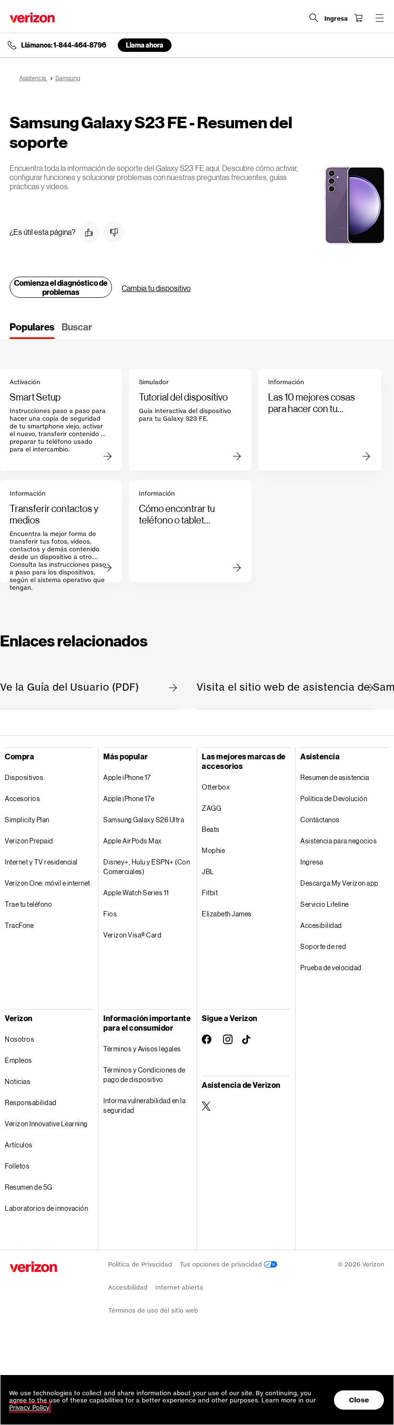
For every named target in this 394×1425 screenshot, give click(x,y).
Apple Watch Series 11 (136, 893)
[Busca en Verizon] (313, 17)
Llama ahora (144, 45)
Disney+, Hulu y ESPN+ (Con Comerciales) (146, 867)
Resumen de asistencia (334, 777)
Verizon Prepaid (29, 841)
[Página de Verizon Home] (32, 17)
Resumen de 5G (28, 1187)
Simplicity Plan (27, 820)
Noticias (17, 1081)
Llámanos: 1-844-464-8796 (63, 45)
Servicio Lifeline (324, 904)
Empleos (18, 1060)
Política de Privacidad (140, 1264)
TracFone (19, 925)
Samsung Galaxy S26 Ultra (143, 820)
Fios (110, 914)
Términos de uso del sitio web (153, 1310)
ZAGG (211, 808)
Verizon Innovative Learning (46, 1124)
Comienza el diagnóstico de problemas (61, 287)
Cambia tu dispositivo (156, 287)
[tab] (32, 330)
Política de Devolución (333, 798)
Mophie (213, 850)
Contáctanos (320, 820)
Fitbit (210, 893)
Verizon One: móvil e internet (47, 883)
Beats (211, 829)
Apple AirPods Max (132, 841)
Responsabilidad (31, 1102)
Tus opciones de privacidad (222, 1264)
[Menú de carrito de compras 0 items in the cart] (358, 17)
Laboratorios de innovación (46, 1208)
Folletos (17, 1166)
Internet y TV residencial (41, 862)
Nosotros (19, 1039)
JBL (208, 871)
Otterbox (216, 787)
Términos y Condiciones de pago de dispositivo (144, 1075)
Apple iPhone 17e (128, 798)
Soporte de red (323, 946)
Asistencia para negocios (338, 841)
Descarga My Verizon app (339, 883)
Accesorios (22, 798)
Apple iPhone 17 (127, 777)
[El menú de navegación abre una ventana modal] (379, 17)
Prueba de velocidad (331, 967)
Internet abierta (179, 1287)
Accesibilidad (321, 925)
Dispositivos (24, 777)
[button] (88, 232)
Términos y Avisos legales (142, 1049)
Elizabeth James (227, 914)
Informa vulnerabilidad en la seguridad (144, 1105)
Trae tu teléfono (28, 904)
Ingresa (311, 862)
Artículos (19, 1145)
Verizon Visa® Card (132, 935)
